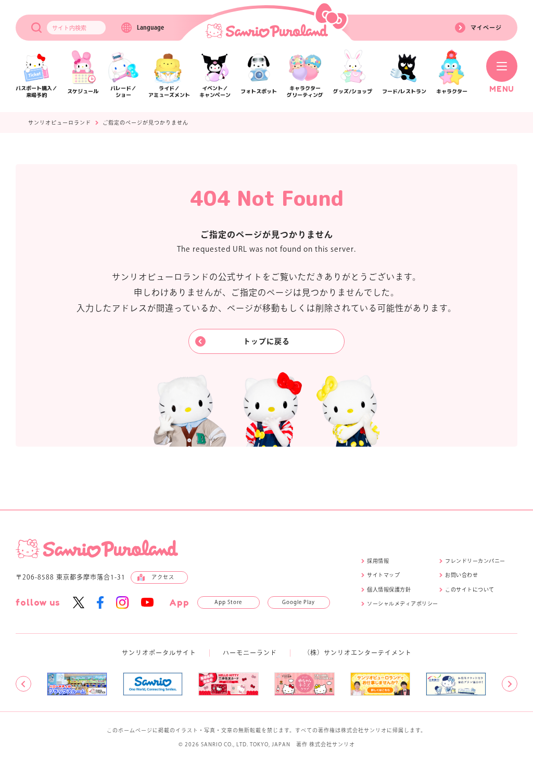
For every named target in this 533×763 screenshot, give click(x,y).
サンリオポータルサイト (159, 652)
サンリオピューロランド (59, 122)
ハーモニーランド (250, 652)
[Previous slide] (23, 684)
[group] (77, 684)
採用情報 (378, 560)
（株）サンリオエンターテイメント (357, 652)
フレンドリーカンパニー (475, 560)
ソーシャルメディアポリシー (402, 603)
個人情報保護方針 (389, 589)
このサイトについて (469, 589)
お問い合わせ (461, 574)
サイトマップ (383, 574)
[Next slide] (509, 684)
